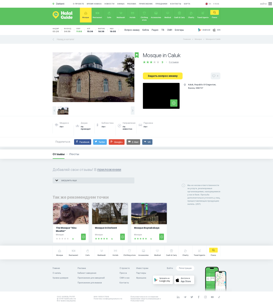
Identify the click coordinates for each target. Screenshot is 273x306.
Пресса (123, 273)
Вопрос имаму (132, 30)
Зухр (79, 30)
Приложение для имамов (90, 283)
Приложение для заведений (91, 278)
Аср (90, 30)
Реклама (131, 4)
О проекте (78, 4)
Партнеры (141, 273)
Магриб (101, 30)
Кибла (145, 30)
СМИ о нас (125, 278)
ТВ (162, 30)
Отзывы (59, 154)
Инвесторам (142, 268)
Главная (187, 39)
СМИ (169, 30)
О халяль (57, 273)
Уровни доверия (60, 278)
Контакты (175, 4)
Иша (113, 30)
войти (263, 3)
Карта (187, 4)
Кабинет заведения (87, 273)
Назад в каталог (66, 39)
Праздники (161, 4)
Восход (67, 30)
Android (206, 30)
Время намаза (94, 4)
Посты (74, 154)
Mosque (198, 39)
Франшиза (141, 278)
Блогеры (179, 30)
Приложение (146, 4)
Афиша (120, 4)
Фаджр (56, 30)
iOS (218, 30)
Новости (109, 4)
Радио (155, 30)
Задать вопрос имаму (163, 75)
